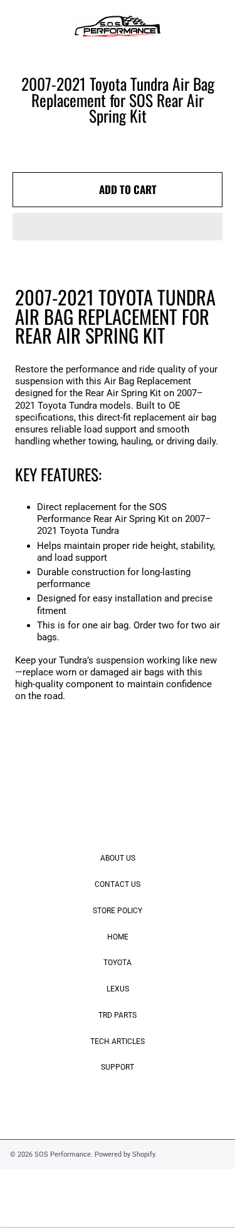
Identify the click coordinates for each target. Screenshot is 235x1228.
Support (117, 1067)
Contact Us (117, 884)
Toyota (117, 962)
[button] (117, 226)
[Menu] (21, 27)
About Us (117, 858)
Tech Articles (117, 1041)
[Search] (186, 27)
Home (117, 937)
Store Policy (117, 910)
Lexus (118, 989)
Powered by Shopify (125, 1154)
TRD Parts (117, 1015)
